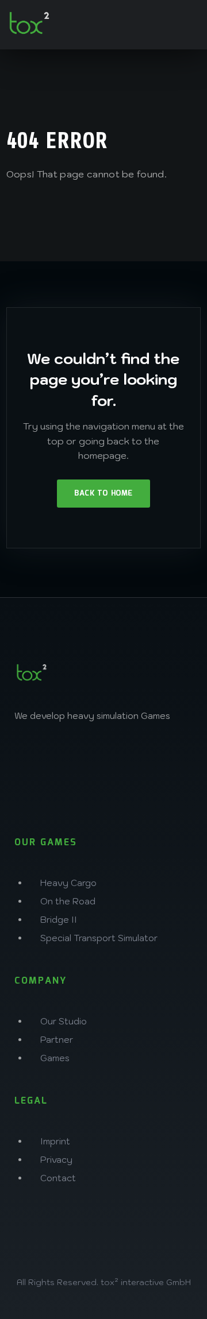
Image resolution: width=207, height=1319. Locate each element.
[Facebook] (66, 755)
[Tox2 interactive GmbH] (29, 23)
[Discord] (142, 755)
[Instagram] (28, 755)
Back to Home (103, 494)
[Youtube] (28, 788)
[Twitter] (104, 755)
